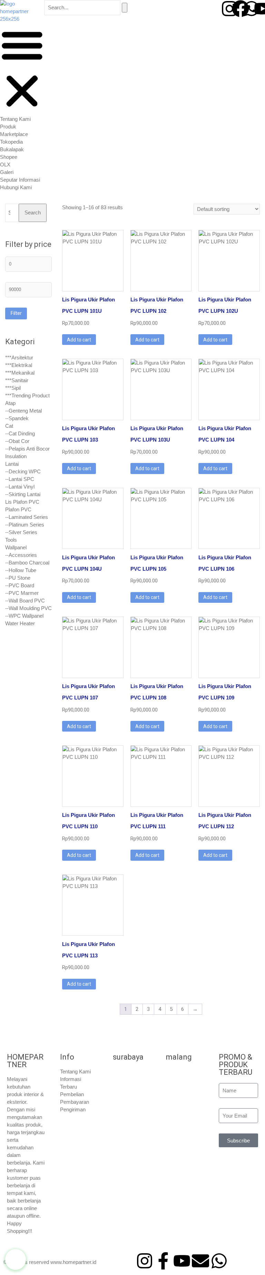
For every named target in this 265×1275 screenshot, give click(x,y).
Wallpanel (16, 547)
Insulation (16, 456)
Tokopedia (11, 142)
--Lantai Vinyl (20, 487)
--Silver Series (21, 532)
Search (32, 212)
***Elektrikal (18, 365)
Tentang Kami (15, 119)
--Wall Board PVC (25, 600)
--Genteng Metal (23, 411)
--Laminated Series (26, 517)
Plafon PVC (18, 509)
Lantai (12, 464)
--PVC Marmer (22, 593)
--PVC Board (19, 585)
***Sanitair (16, 380)
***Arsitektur (19, 357)
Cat (9, 426)
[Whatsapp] (251, 8)
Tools (11, 540)
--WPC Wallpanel (24, 616)
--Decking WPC (23, 471)
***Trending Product (27, 395)
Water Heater (20, 623)
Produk (8, 126)
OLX (5, 164)
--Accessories (21, 555)
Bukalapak (12, 149)
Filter (16, 313)
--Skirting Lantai (22, 494)
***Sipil (13, 388)
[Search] (124, 7)
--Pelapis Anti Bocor (27, 449)
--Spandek (17, 418)
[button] (22, 69)
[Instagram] (229, 8)
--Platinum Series (24, 525)
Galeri (6, 172)
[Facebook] (240, 8)
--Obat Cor (17, 441)
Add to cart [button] (79, 339)
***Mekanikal (20, 373)
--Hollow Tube (20, 570)
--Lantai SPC (19, 479)
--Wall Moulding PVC (28, 608)
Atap (10, 403)
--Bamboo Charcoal (27, 563)
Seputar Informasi (20, 180)
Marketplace (14, 134)
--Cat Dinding (20, 433)
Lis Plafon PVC (22, 502)
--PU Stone (17, 578)
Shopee (8, 157)
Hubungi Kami (16, 187)
